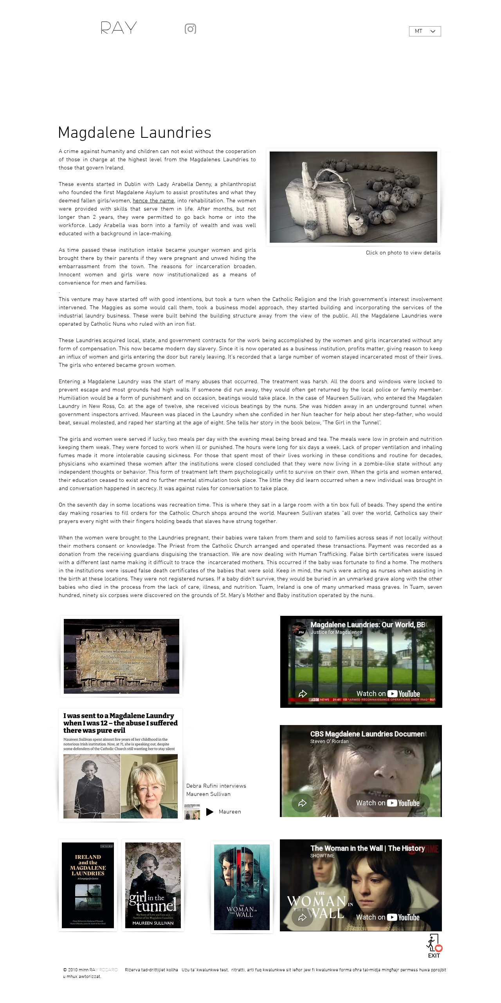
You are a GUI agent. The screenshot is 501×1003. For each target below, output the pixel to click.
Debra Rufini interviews (217, 786)
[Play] (209, 812)
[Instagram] (190, 29)
